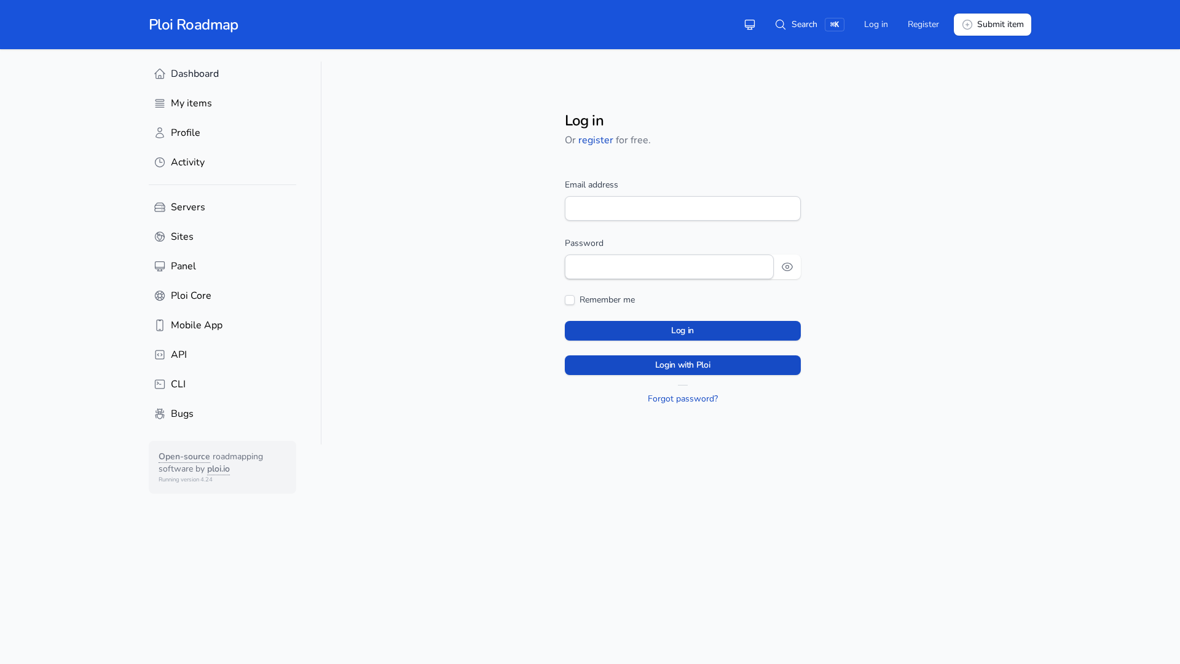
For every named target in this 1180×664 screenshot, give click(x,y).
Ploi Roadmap (193, 24)
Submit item (1000, 24)
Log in (876, 24)
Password (584, 243)
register (595, 140)
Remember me (607, 300)
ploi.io (218, 469)
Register (923, 24)
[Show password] (787, 267)
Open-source (184, 456)
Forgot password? (683, 399)
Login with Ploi (682, 365)
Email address (591, 185)
